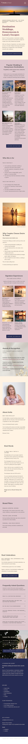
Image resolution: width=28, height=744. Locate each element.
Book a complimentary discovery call (11, 707)
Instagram (6, 729)
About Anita (6, 688)
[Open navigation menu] (25, 3)
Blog (5, 694)
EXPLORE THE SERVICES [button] (14, 336)
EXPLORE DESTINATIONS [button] (14, 146)
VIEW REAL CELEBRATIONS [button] (10, 575)
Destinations (6, 691)
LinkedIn (6, 731)
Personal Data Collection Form (10, 703)
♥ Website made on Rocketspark (20, 738)
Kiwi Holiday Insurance (9, 705)
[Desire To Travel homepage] (12, 3)
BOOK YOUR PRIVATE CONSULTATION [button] (14, 650)
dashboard (11, 738)
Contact (6, 696)
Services (6, 689)
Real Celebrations (8, 693)
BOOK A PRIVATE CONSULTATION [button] (12, 53)
